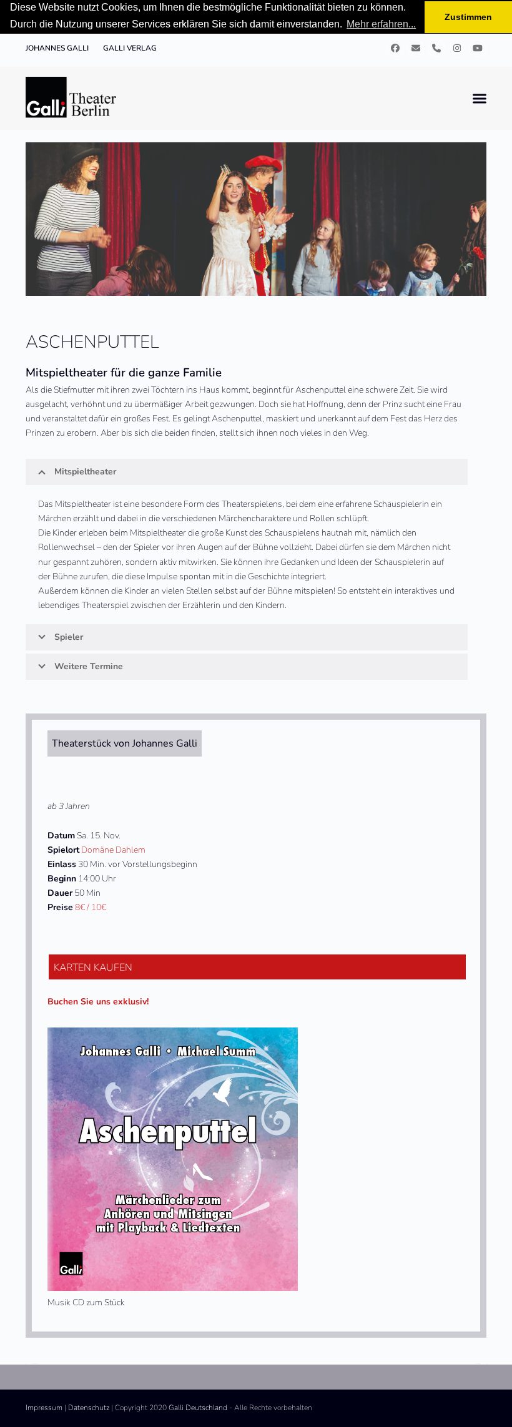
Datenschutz (88, 1408)
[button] (479, 98)
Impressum (44, 1408)
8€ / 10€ (90, 907)
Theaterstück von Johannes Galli (124, 743)
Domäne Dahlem (113, 850)
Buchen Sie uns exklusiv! (98, 1002)
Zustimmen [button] (468, 17)
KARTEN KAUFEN (93, 967)
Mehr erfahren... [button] (381, 24)
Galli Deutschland (198, 1408)
